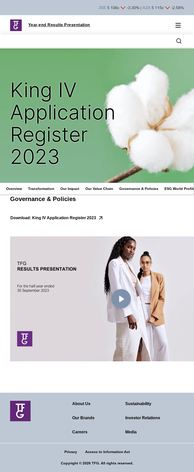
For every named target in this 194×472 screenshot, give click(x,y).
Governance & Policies (138, 189)
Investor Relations (142, 418)
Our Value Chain (99, 189)
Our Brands (83, 418)
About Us (81, 404)
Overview (14, 189)
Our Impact (69, 189)
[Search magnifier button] (178, 40)
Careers (79, 432)
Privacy (70, 452)
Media (131, 432)
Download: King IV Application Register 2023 (53, 218)
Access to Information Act (107, 452)
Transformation (41, 189)
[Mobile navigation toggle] (178, 26)
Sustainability (138, 404)
